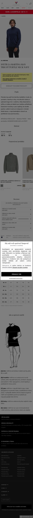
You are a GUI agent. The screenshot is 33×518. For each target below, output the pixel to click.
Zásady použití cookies (20, 267)
